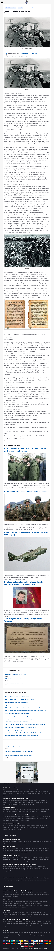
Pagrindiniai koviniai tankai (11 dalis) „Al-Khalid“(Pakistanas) (17, 890)
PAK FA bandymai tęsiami (9, 846)
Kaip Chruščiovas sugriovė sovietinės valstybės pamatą (18, 755)
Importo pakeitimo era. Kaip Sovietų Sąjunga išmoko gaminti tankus (21, 735)
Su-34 (4, 875)
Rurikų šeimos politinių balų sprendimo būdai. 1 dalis (15, 814)
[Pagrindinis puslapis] (27, 2)
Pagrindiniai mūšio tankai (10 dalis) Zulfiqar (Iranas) (15, 919)
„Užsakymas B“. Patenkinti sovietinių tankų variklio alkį (18, 718)
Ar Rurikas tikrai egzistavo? (9, 807)
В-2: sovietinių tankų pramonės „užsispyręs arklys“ (17, 713)
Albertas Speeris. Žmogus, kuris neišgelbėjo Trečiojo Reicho (19, 699)
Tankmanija (5, 930)
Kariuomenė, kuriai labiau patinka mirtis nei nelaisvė (26, 492)
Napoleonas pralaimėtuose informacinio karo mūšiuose (18, 705)
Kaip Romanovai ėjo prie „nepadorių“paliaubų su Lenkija (18, 751)
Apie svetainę (30, 948)
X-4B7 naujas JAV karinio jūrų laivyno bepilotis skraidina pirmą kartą (19, 864)
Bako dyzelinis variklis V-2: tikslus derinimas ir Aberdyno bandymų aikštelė (23, 707)
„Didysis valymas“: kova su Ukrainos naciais (16, 746)
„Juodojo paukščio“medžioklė (10, 787)
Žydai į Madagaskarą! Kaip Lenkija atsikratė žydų (17, 696)
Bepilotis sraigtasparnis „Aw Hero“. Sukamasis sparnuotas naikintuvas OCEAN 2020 (25, 710)
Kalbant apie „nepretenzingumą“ (13, 678)
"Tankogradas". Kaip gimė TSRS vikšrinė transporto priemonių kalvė (21, 716)
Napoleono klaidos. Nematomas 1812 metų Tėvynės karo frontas (20, 727)
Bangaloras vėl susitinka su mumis (11, 855)
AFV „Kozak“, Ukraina (8, 899)
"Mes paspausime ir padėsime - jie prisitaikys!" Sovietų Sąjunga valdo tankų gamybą (25, 724)
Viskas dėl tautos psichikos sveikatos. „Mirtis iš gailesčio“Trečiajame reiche (23, 732)
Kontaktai (36, 948)
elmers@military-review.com (29, 53)
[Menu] (2, 2)
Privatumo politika (43, 948)
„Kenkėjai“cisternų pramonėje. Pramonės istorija (16, 721)
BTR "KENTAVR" (7, 910)
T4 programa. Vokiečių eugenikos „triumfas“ (15, 730)
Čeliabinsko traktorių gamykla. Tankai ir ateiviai (16, 702)
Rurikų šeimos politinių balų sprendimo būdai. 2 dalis (15, 798)
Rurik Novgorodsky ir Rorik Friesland (12, 823)
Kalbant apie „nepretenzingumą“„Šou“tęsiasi (16, 674)
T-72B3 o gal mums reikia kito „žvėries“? (14, 683)
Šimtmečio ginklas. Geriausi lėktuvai (11, 839)
